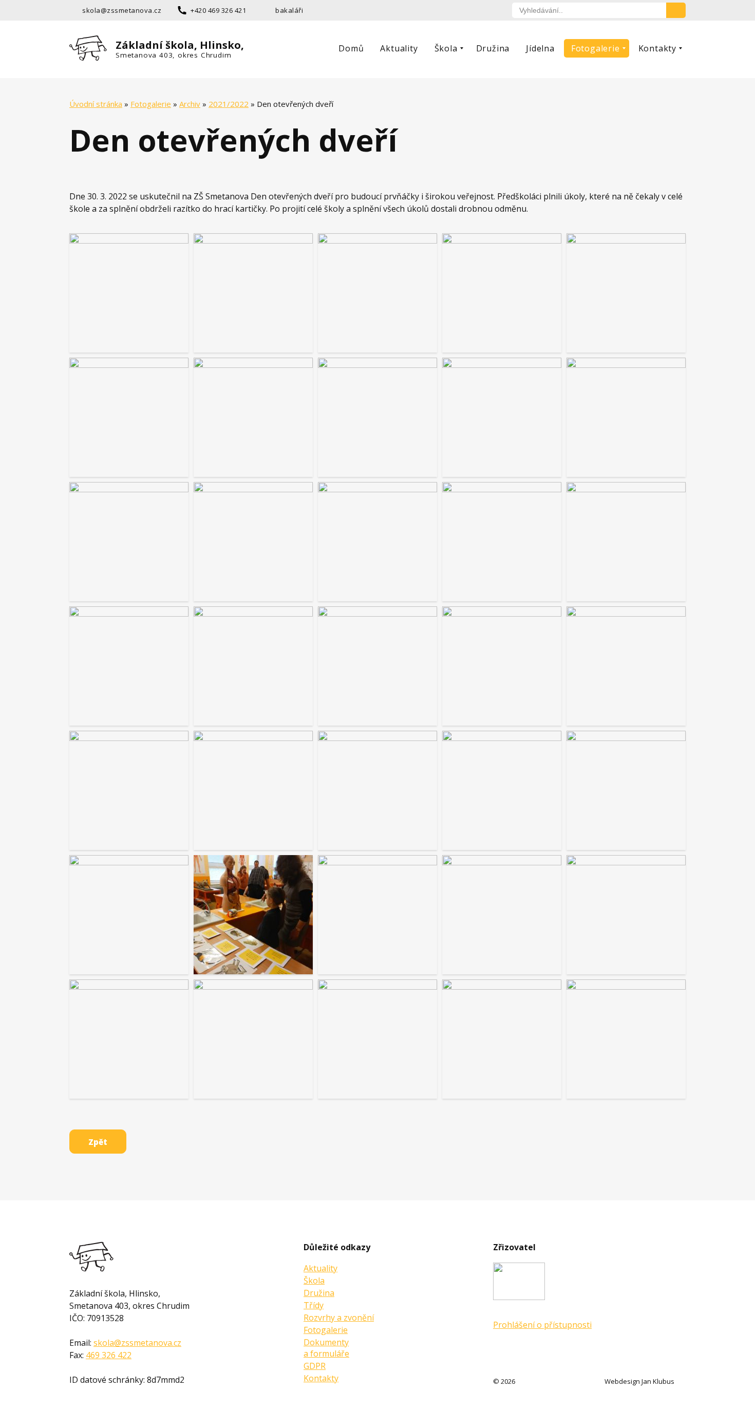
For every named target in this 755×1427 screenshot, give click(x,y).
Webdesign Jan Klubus (639, 1381)
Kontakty (657, 48)
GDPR (315, 1366)
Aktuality (399, 48)
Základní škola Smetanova (91, 1256)
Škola (446, 48)
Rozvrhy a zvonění (339, 1317)
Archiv (189, 104)
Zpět (97, 1142)
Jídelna (540, 48)
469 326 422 (108, 1355)
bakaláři (289, 10)
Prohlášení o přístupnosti (542, 1324)
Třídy (314, 1305)
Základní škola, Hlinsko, (180, 49)
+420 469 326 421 (218, 10)
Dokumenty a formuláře (326, 1348)
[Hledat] (676, 10)
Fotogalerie (595, 48)
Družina (493, 48)
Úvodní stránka (95, 104)
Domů (351, 48)
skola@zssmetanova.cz (121, 10)
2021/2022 (229, 104)
